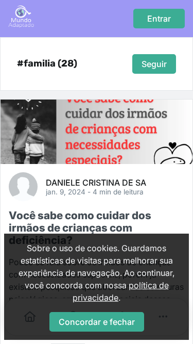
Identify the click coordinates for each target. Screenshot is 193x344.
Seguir (154, 64)
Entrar (159, 18)
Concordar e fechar (97, 322)
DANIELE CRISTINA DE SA (96, 182)
